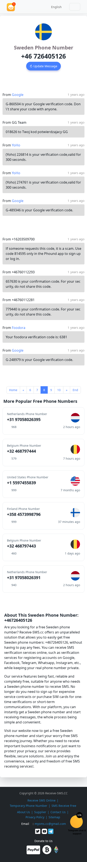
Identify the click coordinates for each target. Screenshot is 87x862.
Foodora (18, 327)
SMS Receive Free (64, 806)
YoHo (16, 145)
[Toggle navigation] (74, 7)
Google (17, 94)
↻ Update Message (43, 66)
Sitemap (54, 817)
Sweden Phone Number (43, 47)
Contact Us (58, 812)
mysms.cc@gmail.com (50, 824)
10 (59, 390)
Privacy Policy (35, 817)
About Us (23, 812)
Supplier (40, 812)
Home (13, 390)
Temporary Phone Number (28, 806)
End (75, 390)
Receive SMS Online (41, 800)
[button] (55, 6)
